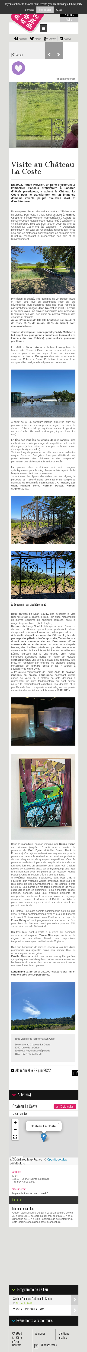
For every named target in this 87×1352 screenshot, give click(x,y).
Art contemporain (65, 78)
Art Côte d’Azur (17, 1339)
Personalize (45, 9)
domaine (19, 971)
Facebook (22, 39)
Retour (17, 54)
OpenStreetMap (57, 1159)
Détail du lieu (20, 1113)
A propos (40, 1333)
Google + (52, 39)
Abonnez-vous (49, 1344)
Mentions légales (63, 1335)
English (69, 19)
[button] (44, 1137)
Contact (16, 1344)
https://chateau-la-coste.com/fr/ (30, 1193)
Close (59, 9)
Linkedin (67, 39)
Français (69, 14)
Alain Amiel (22, 1070)
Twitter (37, 39)
